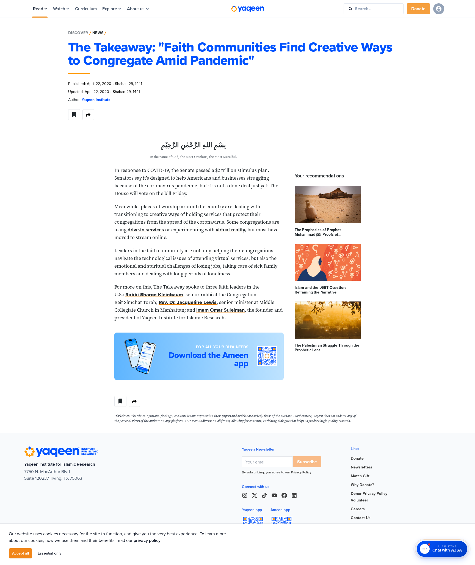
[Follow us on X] (254, 495)
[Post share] (88, 114)
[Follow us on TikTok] (264, 495)
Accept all (20, 553)
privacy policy (147, 540)
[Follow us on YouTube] (274, 495)
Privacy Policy (301, 472)
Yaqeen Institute (96, 99)
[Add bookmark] (74, 114)
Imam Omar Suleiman (220, 310)
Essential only (49, 553)
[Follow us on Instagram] (244, 495)
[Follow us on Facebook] (284, 495)
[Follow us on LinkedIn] (294, 495)
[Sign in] (438, 8)
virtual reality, (231, 229)
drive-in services (146, 229)
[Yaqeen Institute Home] (247, 9)
